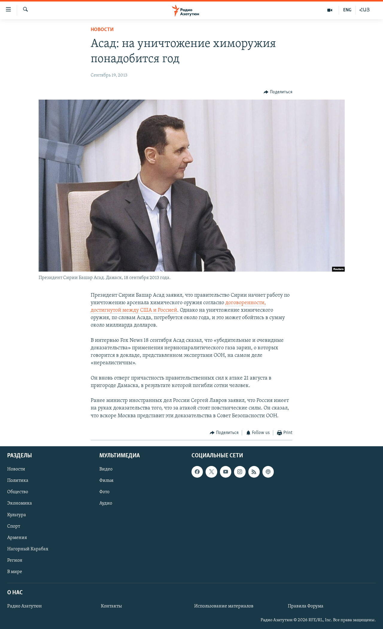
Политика (17, 481)
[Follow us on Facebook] (197, 472)
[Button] (278, 92)
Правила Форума (305, 606)
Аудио (105, 503)
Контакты (111, 606)
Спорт (13, 526)
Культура (16, 515)
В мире (14, 571)
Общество (17, 492)
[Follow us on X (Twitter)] (211, 472)
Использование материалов (223, 606)
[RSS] (254, 472)
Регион (14, 560)
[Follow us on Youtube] (225, 472)
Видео (106, 469)
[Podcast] (268, 472)
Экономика (19, 503)
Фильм (106, 481)
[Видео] (330, 10)
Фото (104, 492)
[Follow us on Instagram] (239, 472)
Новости (102, 30)
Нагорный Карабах (27, 549)
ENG (347, 10)
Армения (17, 537)
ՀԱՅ (364, 10)
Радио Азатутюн (24, 606)
